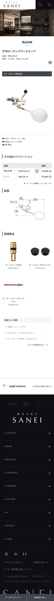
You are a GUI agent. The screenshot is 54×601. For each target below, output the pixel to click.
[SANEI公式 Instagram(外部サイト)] (6, 554)
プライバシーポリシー (13, 562)
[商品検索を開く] (40, 4)
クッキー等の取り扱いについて (17, 569)
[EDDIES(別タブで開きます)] (10, 403)
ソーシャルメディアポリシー (16, 576)
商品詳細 (8, 170)
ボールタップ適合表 (13, 73)
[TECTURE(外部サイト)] (25, 554)
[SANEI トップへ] (27, 418)
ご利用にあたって (41, 562)
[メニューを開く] (49, 4)
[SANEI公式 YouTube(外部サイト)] (15, 554)
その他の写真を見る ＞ (42, 386)
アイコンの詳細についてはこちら (39, 183)
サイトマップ (39, 576)
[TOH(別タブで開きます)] (25, 403)
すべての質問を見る (36, 344)
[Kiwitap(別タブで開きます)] (39, 403)
